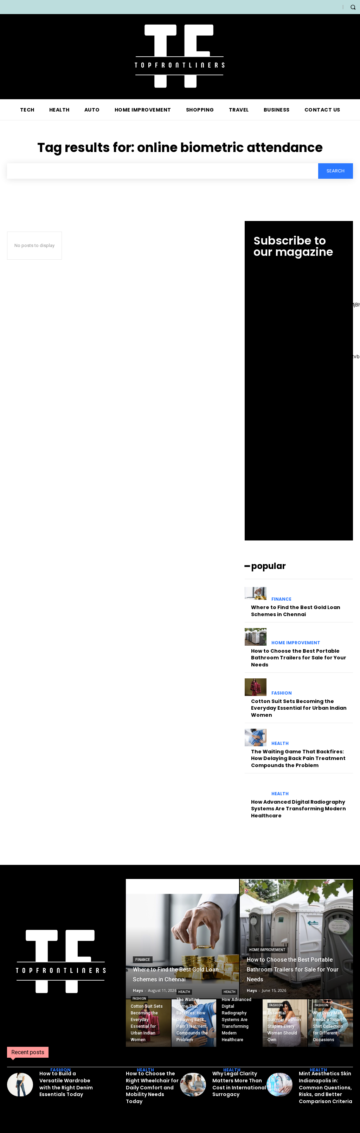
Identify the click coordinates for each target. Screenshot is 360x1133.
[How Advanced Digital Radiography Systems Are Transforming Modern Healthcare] (255, 787)
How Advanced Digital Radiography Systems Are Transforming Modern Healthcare (298, 808)
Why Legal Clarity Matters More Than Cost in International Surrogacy (239, 1084)
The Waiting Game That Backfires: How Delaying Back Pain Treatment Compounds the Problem (298, 758)
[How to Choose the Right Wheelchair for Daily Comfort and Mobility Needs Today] (107, 1084)
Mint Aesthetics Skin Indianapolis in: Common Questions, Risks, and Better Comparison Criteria (325, 1087)
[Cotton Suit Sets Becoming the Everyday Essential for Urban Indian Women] (255, 687)
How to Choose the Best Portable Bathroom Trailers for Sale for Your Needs (298, 657)
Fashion (281, 693)
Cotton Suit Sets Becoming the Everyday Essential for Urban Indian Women (299, 708)
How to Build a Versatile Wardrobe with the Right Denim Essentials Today (66, 1084)
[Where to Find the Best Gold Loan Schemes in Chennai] (255, 593)
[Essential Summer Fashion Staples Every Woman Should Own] (285, 1023)
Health (280, 743)
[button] (353, 7)
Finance (281, 599)
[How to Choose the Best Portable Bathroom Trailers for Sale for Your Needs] (255, 636)
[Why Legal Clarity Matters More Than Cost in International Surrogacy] (193, 1084)
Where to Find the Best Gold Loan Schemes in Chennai (295, 611)
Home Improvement (295, 643)
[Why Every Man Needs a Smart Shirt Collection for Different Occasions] (330, 1023)
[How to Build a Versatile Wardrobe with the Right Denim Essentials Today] (20, 1084)
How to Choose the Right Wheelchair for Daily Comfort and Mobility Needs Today (152, 1087)
